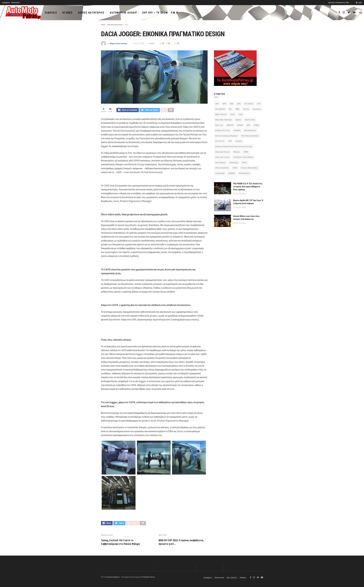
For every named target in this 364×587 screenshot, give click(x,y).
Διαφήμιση (6, 3)
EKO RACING (220, 109)
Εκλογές (239, 141)
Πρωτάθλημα (220, 163)
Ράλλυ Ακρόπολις (222, 168)
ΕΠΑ (230, 141)
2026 (239, 104)
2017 (217, 104)
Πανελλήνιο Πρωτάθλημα (243, 157)
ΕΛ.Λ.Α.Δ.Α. (220, 141)
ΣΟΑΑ (235, 168)
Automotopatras (113, 577)
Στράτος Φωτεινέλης (249, 168)
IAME (237, 109)
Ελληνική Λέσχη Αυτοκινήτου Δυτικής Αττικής (233, 146)
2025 (231, 104)
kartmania (257, 109)
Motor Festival (221, 114)
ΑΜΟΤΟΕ (230, 125)
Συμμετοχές (220, 173)
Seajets (238, 120)
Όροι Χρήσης (232, 577)
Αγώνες (67, 12)
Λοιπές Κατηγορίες (91, 12)
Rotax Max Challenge (223, 120)
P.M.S (174, 12)
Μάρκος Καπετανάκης (118, 43)
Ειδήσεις (51, 12)
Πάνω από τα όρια (222, 157)
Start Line (219, 125)
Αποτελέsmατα (250, 130)
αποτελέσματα (244, 173)
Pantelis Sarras (149, 577)
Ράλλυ (244, 163)
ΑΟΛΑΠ (240, 125)
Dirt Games (248, 104)
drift (258, 104)
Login (359, 3)
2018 (224, 104)
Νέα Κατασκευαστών (115, 25)
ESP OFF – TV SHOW (155, 12)
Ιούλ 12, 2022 (139, 43)
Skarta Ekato (250, 120)
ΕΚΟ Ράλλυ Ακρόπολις (250, 136)
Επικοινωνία (15, 3)
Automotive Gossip (123, 12)
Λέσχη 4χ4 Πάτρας (222, 152)
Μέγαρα (237, 152)
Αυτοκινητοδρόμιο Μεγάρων (226, 136)
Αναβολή (237, 130)
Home (103, 25)
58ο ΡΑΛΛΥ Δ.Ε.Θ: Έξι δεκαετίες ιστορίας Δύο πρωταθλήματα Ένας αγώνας (247, 186)
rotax (241, 114)
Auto (126, 25)
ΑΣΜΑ (256, 125)
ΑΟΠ (248, 125)
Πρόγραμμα (233, 163)
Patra (232, 114)
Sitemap (243, 577)
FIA (230, 109)
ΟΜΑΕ (246, 152)
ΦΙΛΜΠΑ (231, 173)
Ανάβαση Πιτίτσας (222, 130)
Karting (246, 109)
